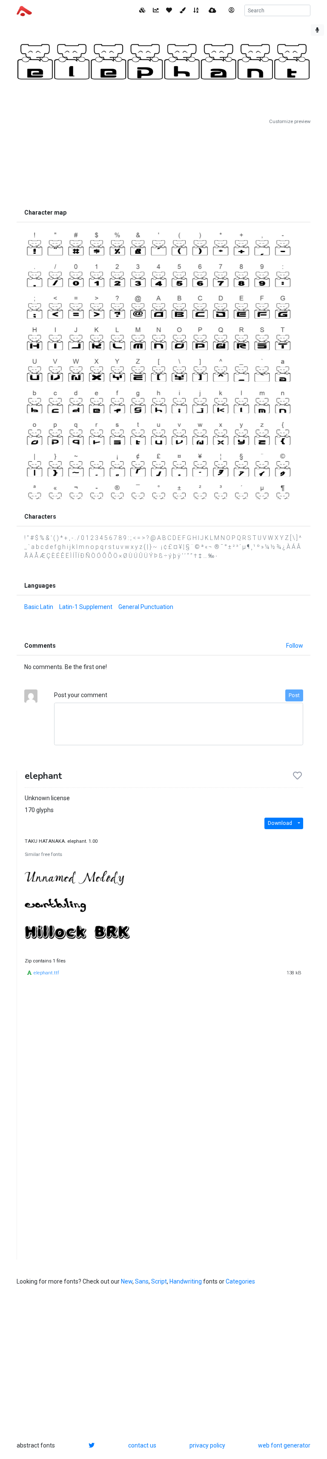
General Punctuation (145, 606)
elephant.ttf (46, 973)
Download (280, 823)
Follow (294, 645)
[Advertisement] (163, 165)
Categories (240, 1281)
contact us (142, 1445)
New (126, 1281)
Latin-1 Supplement (85, 606)
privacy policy (207, 1445)
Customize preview (289, 121)
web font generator (284, 1445)
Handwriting (185, 1281)
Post (294, 695)
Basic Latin (38, 606)
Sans (142, 1281)
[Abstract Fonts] (24, 10)
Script (159, 1281)
